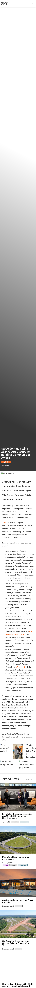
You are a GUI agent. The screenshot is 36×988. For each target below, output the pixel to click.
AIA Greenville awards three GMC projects (17, 901)
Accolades (5, 465)
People (6, 865)
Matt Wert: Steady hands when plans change (15, 858)
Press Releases (24, 822)
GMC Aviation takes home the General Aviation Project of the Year (16, 943)
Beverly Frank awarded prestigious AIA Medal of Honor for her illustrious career (17, 816)
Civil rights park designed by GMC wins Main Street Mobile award (17, 985)
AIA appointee (21, 667)
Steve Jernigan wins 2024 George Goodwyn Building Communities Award (16, 453)
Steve (4, 523)
